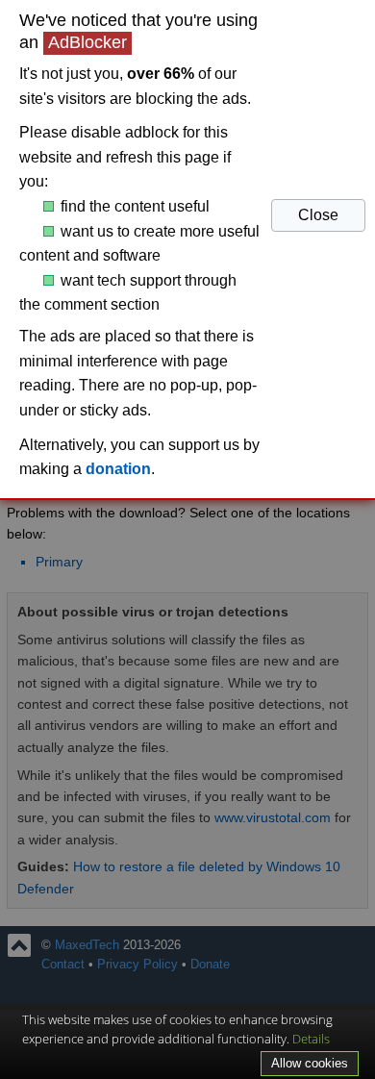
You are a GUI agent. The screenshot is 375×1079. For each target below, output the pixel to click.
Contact (63, 964)
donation (118, 469)
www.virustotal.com (272, 817)
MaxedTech (87, 945)
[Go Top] (19, 945)
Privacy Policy (137, 964)
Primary (59, 561)
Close (318, 215)
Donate (210, 964)
